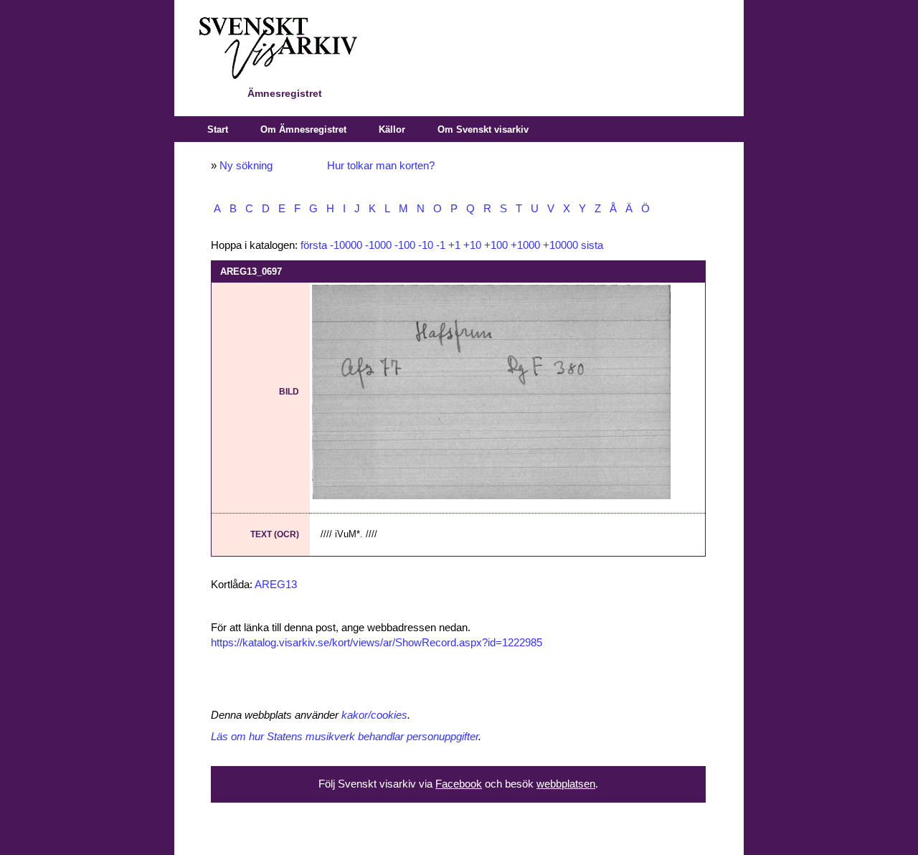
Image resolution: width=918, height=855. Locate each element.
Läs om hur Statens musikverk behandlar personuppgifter (344, 736)
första (314, 245)
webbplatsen (565, 784)
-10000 (346, 245)
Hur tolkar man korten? (381, 165)
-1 (440, 245)
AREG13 (276, 584)
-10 (425, 245)
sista (592, 245)
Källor (392, 129)
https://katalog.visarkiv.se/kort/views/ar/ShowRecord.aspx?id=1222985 (376, 642)
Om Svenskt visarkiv (483, 129)
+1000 (525, 245)
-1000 (378, 245)
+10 (472, 245)
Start (217, 129)
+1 (454, 245)
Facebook (458, 784)
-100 (404, 245)
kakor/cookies (374, 715)
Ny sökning (246, 165)
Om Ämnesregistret (303, 129)
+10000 (560, 245)
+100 (496, 245)
